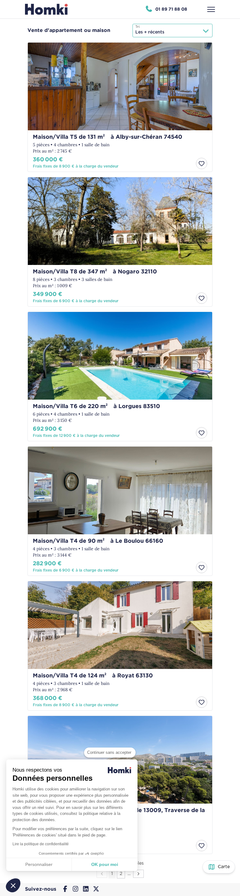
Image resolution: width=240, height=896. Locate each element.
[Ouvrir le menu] (211, 9)
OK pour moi (104, 864)
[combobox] (172, 30)
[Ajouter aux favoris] (201, 163)
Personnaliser (38, 864)
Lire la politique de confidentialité (40, 844)
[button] (13, 885)
